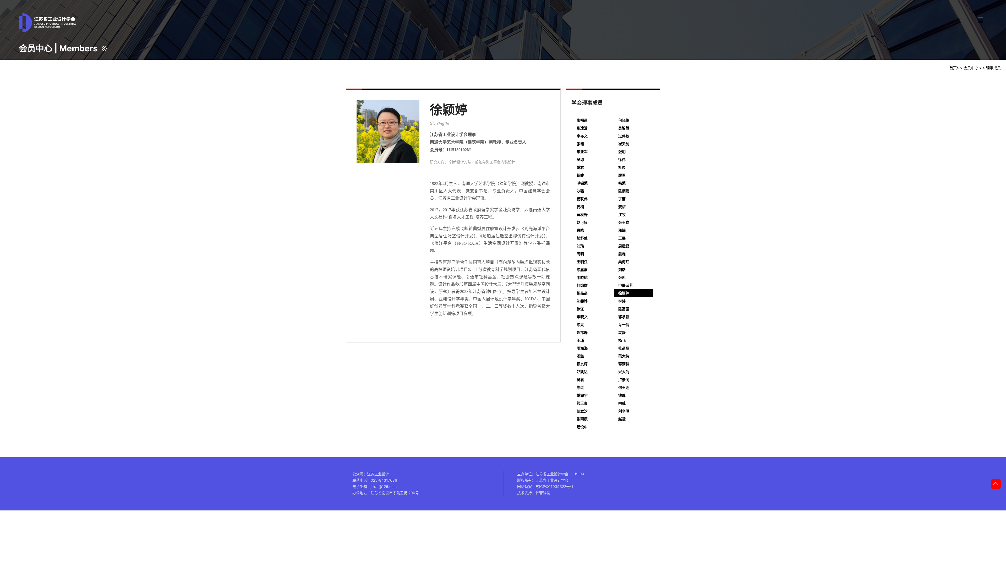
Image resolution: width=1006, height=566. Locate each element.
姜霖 (622, 254)
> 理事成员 (992, 68)
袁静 (622, 332)
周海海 (582, 348)
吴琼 (580, 159)
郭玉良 (582, 403)
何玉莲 (623, 387)
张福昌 (582, 120)
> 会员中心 (969, 68)
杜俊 (622, 167)
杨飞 (622, 340)
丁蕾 (622, 199)
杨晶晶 (582, 293)
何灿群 (582, 285)
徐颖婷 (623, 293)
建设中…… (585, 426)
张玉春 (623, 222)
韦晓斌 (582, 277)
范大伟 (623, 356)
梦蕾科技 (542, 493)
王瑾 (580, 340)
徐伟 (622, 159)
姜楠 (580, 206)
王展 (622, 238)
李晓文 (582, 316)
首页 (953, 68)
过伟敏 (623, 136)
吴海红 (623, 261)
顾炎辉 (582, 364)
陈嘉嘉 (582, 269)
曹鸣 (580, 230)
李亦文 (582, 136)
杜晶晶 (623, 348)
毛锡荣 (582, 183)
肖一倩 (623, 324)
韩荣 (622, 183)
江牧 (622, 214)
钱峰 (622, 395)
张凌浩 (582, 128)
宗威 (622, 403)
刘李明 (623, 411)
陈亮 (580, 324)
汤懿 (580, 356)
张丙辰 (582, 419)
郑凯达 (582, 371)
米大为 (623, 371)
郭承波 (623, 316)
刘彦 (622, 269)
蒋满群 (623, 364)
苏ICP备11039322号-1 (554, 486)
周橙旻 (623, 246)
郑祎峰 (582, 332)
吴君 (580, 379)
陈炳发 (623, 191)
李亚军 (582, 151)
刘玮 (580, 246)
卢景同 (623, 379)
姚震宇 (582, 395)
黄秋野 (582, 214)
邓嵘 (622, 230)
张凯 (622, 277)
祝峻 (580, 175)
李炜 (622, 301)
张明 (622, 151)
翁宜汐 (582, 411)
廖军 (622, 175)
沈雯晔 (582, 301)
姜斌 (622, 206)
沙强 (580, 191)
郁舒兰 (582, 238)
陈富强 (623, 309)
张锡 (580, 144)
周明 (580, 254)
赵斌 (622, 419)
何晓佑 (623, 120)
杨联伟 (582, 199)
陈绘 (580, 387)
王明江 (582, 261)
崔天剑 (623, 144)
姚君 (580, 167)
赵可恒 (582, 222)
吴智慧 (623, 128)
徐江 (580, 309)
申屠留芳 (625, 285)
